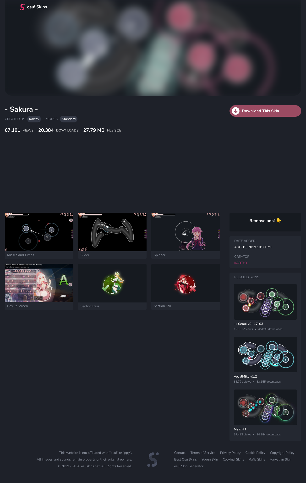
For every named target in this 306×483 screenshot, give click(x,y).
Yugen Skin (210, 459)
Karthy (34, 119)
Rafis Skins (257, 459)
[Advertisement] (116, 178)
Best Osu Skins (185, 459)
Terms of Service (203, 452)
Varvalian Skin (280, 459)
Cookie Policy (255, 452)
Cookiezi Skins (233, 459)
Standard (69, 119)
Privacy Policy (230, 452)
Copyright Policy (282, 452)
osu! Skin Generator (188, 466)
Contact (180, 452)
